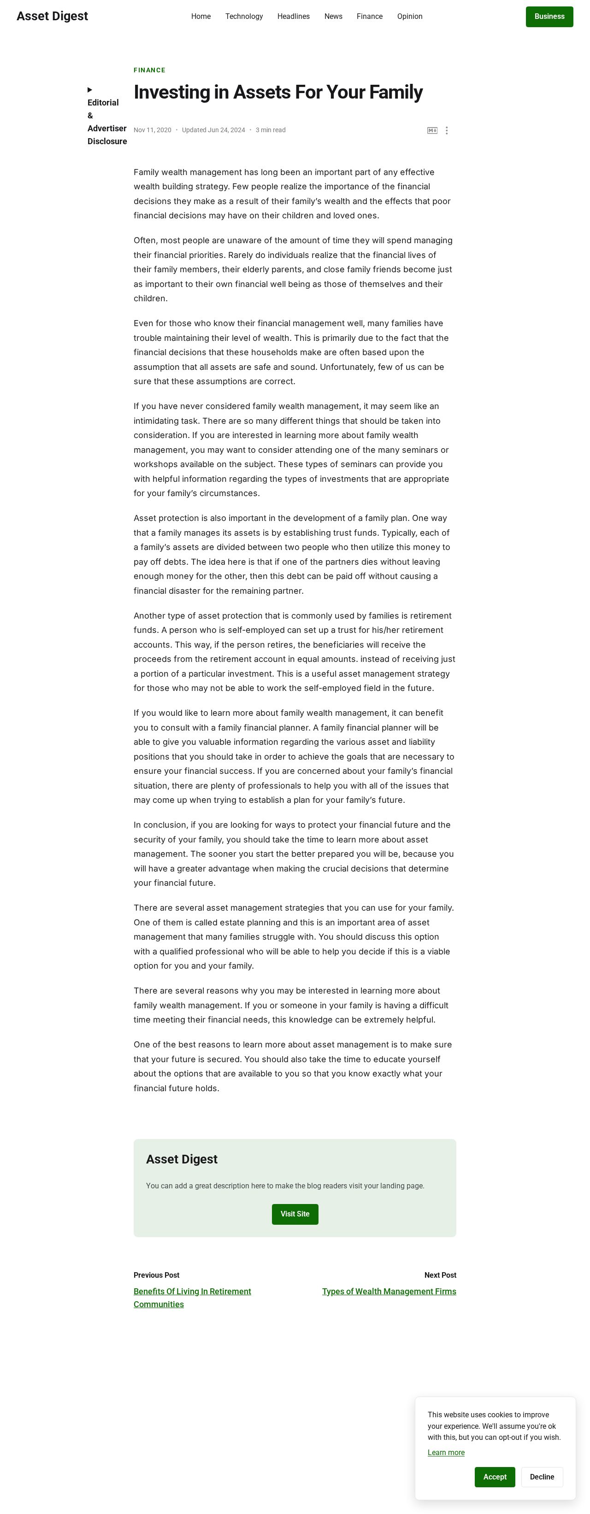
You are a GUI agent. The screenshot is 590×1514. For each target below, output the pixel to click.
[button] (446, 130)
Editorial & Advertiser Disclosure (104, 122)
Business (550, 16)
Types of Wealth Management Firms (389, 1291)
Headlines (293, 16)
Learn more (446, 1452)
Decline (542, 1477)
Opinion (410, 16)
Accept (495, 1477)
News (333, 16)
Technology (244, 16)
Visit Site (295, 1214)
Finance (370, 16)
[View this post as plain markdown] (432, 130)
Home (201, 16)
